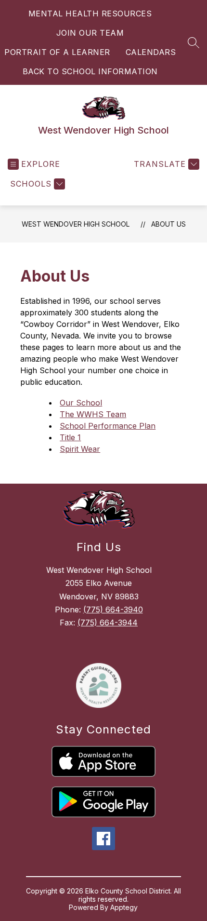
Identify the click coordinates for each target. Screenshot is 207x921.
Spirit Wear (80, 449)
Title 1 (70, 437)
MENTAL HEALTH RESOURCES (90, 13)
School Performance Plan (107, 426)
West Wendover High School (75, 224)
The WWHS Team (93, 414)
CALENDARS (151, 52)
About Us (168, 224)
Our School (81, 402)
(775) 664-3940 (113, 609)
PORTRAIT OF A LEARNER (57, 52)
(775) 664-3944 (108, 622)
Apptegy (124, 907)
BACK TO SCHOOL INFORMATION (90, 71)
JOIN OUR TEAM (90, 33)
